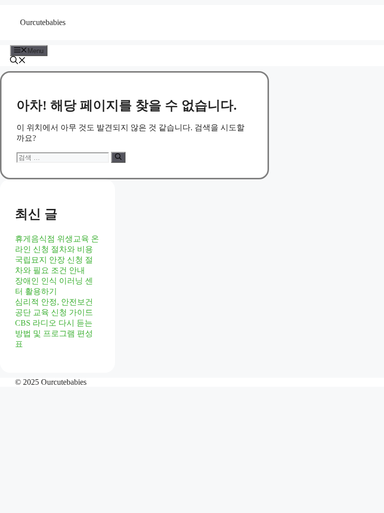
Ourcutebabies (43, 22)
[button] (18, 61)
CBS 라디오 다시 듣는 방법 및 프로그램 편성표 (54, 333)
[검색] (118, 157)
